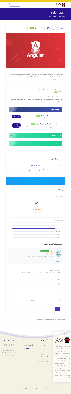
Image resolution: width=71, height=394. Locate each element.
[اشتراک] (35, 181)
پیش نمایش (15, 117)
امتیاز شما (57, 277)
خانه (64, 16)
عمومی (59, 16)
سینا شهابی (56, 29)
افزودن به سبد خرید (35, 165)
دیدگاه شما (57, 284)
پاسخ (58, 261)
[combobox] (35, 280)
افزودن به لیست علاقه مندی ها (34, 170)
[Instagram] (5, 345)
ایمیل (32, 300)
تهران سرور (15, 389)
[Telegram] (9, 345)
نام (59, 300)
